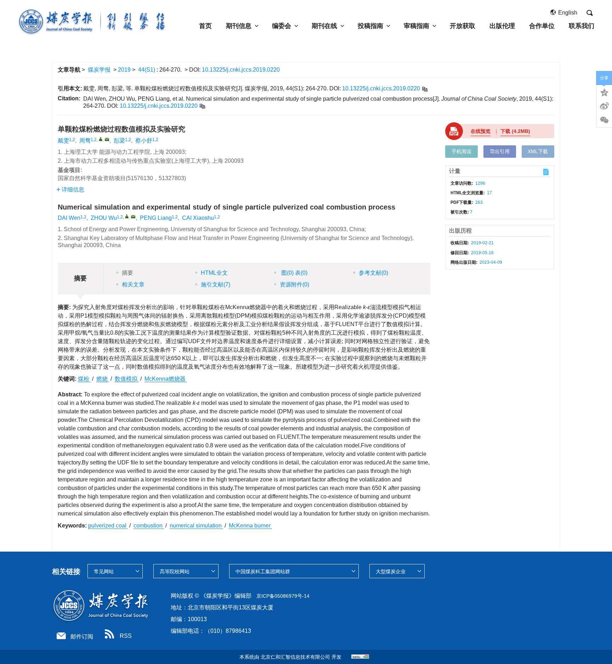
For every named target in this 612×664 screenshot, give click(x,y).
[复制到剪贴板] (424, 89)
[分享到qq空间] (604, 92)
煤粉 (84, 379)
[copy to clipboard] (202, 106)
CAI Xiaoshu (198, 218)
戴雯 (63, 141)
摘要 (127, 273)
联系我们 (581, 25)
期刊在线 (324, 25)
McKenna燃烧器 (165, 379)
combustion (149, 526)
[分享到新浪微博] (604, 106)
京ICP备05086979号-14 (283, 596)
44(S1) (147, 70)
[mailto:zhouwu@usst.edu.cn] (106, 139)
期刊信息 (238, 25)
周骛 (85, 141)
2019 (124, 70)
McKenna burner (250, 526)
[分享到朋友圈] (604, 120)
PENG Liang (156, 218)
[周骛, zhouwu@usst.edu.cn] (100, 139)
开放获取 (462, 25)
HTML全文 (214, 273)
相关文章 (133, 284)
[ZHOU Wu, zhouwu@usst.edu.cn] (127, 216)
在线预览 (481, 131)
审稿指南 (416, 25)
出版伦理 (502, 25)
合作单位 (542, 25)
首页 (205, 25)
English (567, 13)
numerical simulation (196, 526)
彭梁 (119, 141)
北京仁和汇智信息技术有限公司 (295, 657)
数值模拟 (127, 379)
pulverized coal (108, 526)
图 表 (293, 273)
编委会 (281, 25)
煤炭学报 (99, 70)
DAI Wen (69, 218)
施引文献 (215, 284)
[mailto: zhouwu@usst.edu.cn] (133, 216)
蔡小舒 (143, 141)
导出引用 (500, 151)
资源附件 (294, 284)
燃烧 (102, 379)
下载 (515, 131)
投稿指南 (370, 25)
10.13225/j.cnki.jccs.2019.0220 (241, 70)
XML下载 (538, 151)
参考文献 (373, 273)
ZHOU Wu (104, 218)
